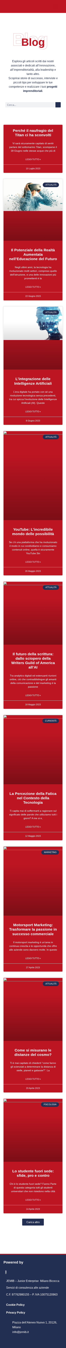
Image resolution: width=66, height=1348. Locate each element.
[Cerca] (58, 104)
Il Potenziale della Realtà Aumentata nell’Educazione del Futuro (33, 254)
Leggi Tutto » (33, 159)
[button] (55, 6)
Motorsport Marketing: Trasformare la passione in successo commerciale (33, 929)
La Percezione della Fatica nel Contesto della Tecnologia (33, 798)
